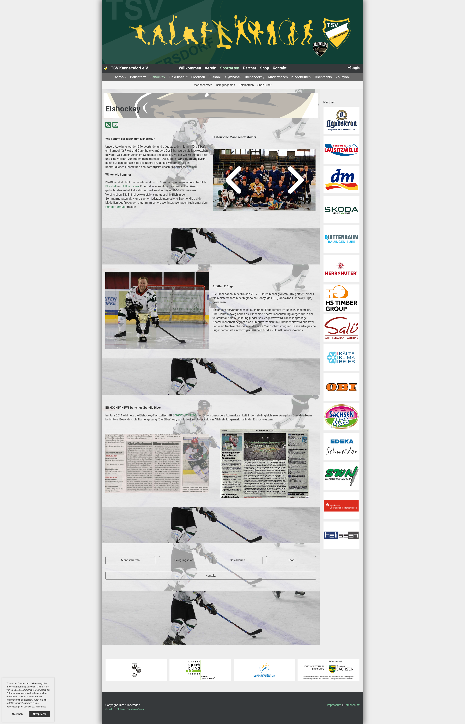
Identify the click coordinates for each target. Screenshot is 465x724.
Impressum (334, 705)
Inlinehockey (254, 77)
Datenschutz (351, 705)
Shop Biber (264, 85)
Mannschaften (203, 85)
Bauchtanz (138, 77)
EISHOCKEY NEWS (185, 415)
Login (355, 68)
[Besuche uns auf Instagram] (108, 125)
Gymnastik (233, 77)
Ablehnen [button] (17, 714)
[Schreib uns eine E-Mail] (115, 125)
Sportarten (229, 68)
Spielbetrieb (246, 85)
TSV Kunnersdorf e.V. (130, 68)
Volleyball (343, 77)
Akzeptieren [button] (39, 714)
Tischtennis (323, 77)
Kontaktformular (115, 206)
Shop (264, 68)
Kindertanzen (278, 77)
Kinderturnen (301, 77)
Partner (249, 68)
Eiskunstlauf (178, 77)
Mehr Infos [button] (41, 706)
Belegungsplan (225, 85)
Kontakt (279, 68)
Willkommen (190, 68)
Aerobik (120, 77)
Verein (210, 68)
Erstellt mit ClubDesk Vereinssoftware (124, 709)
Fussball (215, 77)
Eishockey (157, 77)
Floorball (198, 77)
